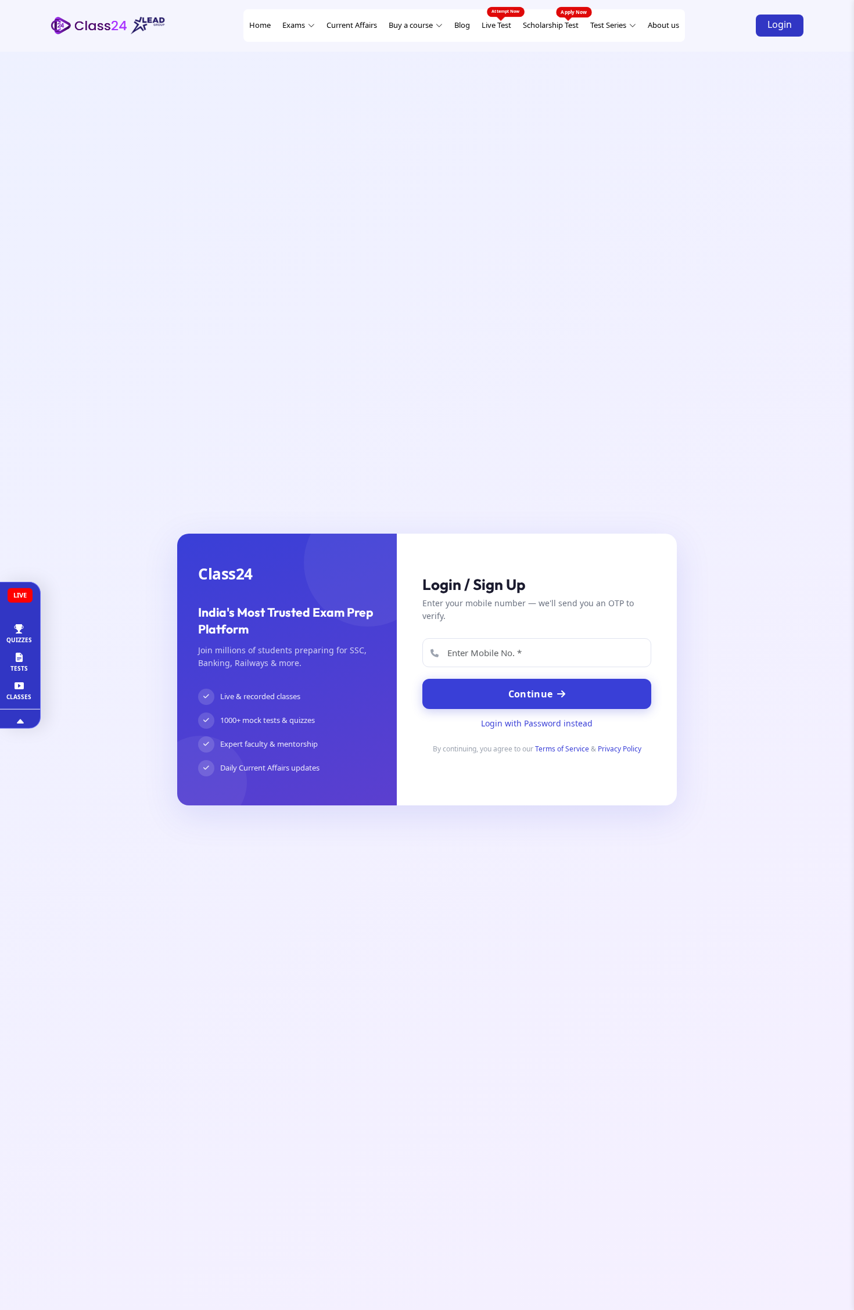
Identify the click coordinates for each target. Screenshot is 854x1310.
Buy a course (411, 25)
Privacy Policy (619, 749)
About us (663, 25)
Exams (293, 25)
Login (779, 24)
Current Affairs (351, 25)
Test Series (608, 25)
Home (260, 25)
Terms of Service (562, 749)
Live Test (496, 25)
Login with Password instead (537, 723)
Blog (462, 25)
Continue (530, 694)
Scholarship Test (551, 25)
